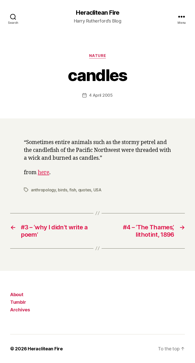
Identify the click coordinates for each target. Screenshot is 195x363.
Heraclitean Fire (97, 13)
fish (72, 189)
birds (62, 189)
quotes (84, 189)
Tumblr (18, 302)
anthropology (43, 189)
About (16, 294)
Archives (20, 309)
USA (97, 189)
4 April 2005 (101, 95)
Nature (97, 55)
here (43, 172)
